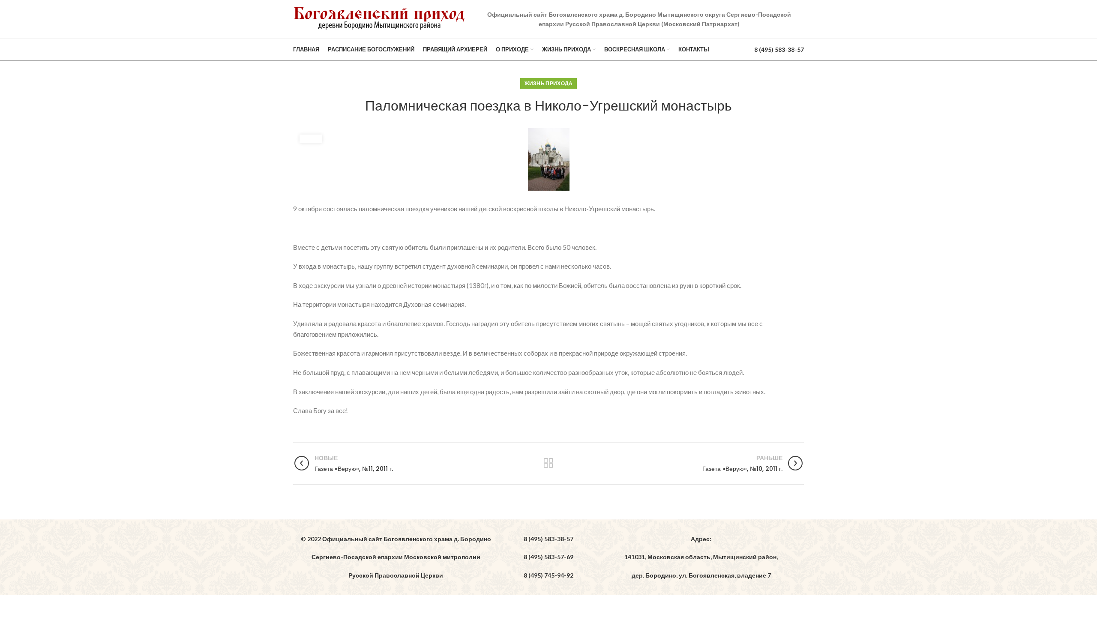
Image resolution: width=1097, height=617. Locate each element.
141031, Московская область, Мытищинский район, (701, 556)
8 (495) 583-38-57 (779, 49)
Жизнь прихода (549, 83)
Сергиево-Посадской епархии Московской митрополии (396, 556)
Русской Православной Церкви (395, 575)
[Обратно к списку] (548, 463)
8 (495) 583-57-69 (548, 556)
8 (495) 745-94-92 (548, 575)
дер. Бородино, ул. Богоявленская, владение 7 (701, 575)
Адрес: (701, 538)
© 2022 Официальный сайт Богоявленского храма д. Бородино (396, 538)
